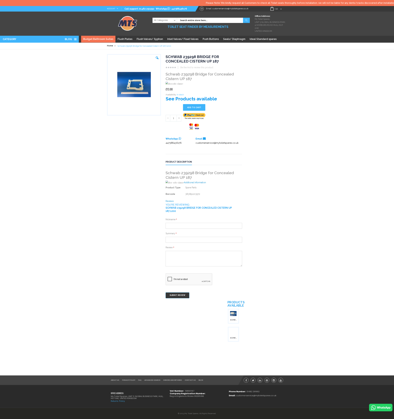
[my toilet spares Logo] (127, 23)
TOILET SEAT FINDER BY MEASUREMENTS (198, 27)
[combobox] (213, 20)
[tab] (181, 162)
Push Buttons (211, 39)
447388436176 (179, 9)
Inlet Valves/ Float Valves (182, 39)
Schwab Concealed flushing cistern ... (233, 338)
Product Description (179, 162)
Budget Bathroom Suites (98, 39)
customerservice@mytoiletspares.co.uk (217, 143)
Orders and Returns (172, 380)
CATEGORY (9, 39)
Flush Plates (125, 39)
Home (110, 46)
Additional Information (195, 182)
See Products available (191, 98)
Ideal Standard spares (263, 39)
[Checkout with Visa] (194, 126)
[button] (157, 57)
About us (115, 380)
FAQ (139, 380)
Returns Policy (118, 401)
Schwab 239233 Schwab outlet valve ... (233, 320)
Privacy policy (128, 380)
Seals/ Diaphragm (234, 39)
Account (111, 9)
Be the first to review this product (196, 67)
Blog (68, 39)
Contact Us (190, 380)
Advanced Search (152, 380)
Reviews (170, 201)
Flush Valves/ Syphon (150, 39)
